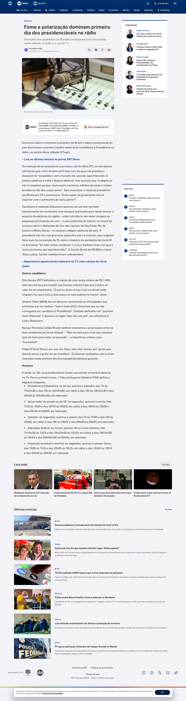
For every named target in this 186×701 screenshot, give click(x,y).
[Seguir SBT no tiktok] (176, 673)
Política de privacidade (102, 668)
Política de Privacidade (52, 693)
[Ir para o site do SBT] (40, 673)
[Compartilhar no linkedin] (109, 50)
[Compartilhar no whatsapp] (89, 50)
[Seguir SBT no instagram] (144, 673)
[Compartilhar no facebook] (96, 50)
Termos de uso (92, 674)
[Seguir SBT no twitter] (160, 673)
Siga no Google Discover (98, 127)
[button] (33, 487)
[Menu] (175, 3)
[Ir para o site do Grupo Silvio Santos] (21, 673)
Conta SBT (163, 3)
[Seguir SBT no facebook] (152, 673)
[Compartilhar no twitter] (102, 50)
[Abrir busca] (147, 3)
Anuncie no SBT (79, 668)
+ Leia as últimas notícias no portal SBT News (51, 159)
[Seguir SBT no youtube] (168, 673)
